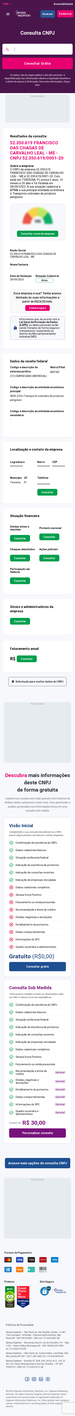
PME (6, 4)
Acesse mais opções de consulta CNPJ (37, 1163)
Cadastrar (65, 13)
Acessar (47, 14)
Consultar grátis (37, 966)
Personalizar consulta (37, 1133)
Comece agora (37, 308)
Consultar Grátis (37, 63)
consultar (47, 492)
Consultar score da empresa (37, 233)
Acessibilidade (63, 4)
